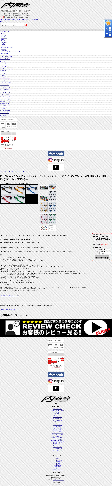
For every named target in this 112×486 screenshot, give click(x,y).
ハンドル (2, 75)
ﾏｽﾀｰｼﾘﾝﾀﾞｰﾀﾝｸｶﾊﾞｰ (5, 99)
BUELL (3, 43)
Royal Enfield (4, 50)
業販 (37, 19)
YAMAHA (3, 35)
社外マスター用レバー (6, 56)
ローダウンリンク (5, 106)
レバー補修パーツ (5, 59)
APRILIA (3, 45)
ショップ (7, 171)
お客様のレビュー (57, 469)
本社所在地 (25, 19)
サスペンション (4, 66)
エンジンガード (4, 94)
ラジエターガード (5, 108)
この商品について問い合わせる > (10, 309)
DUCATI (3, 40)
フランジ (2, 73)
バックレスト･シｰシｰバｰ (7, 68)
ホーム (2, 19)
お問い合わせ (32, 19)
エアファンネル (4, 70)
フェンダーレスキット (6, 82)
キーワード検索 (57, 460)
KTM (2, 46)
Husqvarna (3, 49)
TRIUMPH (3, 42)
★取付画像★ (4, 53)
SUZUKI (3, 36)
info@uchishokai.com (58, 480)
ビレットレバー (4, 31)
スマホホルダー (4, 113)
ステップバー (4, 63)
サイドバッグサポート (6, 87)
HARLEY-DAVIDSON (6, 47)
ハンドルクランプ (5, 78)
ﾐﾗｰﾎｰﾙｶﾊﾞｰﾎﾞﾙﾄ (4, 103)
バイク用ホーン (4, 115)
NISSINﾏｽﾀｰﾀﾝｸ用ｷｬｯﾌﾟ (6, 101)
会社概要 (19, 19)
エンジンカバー (4, 85)
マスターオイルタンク (6, 96)
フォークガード (4, 80)
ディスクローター (5, 110)
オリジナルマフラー (5, 89)
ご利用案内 (7, 19)
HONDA (3, 34)
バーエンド (3, 61)
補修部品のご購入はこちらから (9, 296)
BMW (2, 39)
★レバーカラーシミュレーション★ (10, 51)
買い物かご (13, 19)
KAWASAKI (4, 38)
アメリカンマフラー (5, 92)
